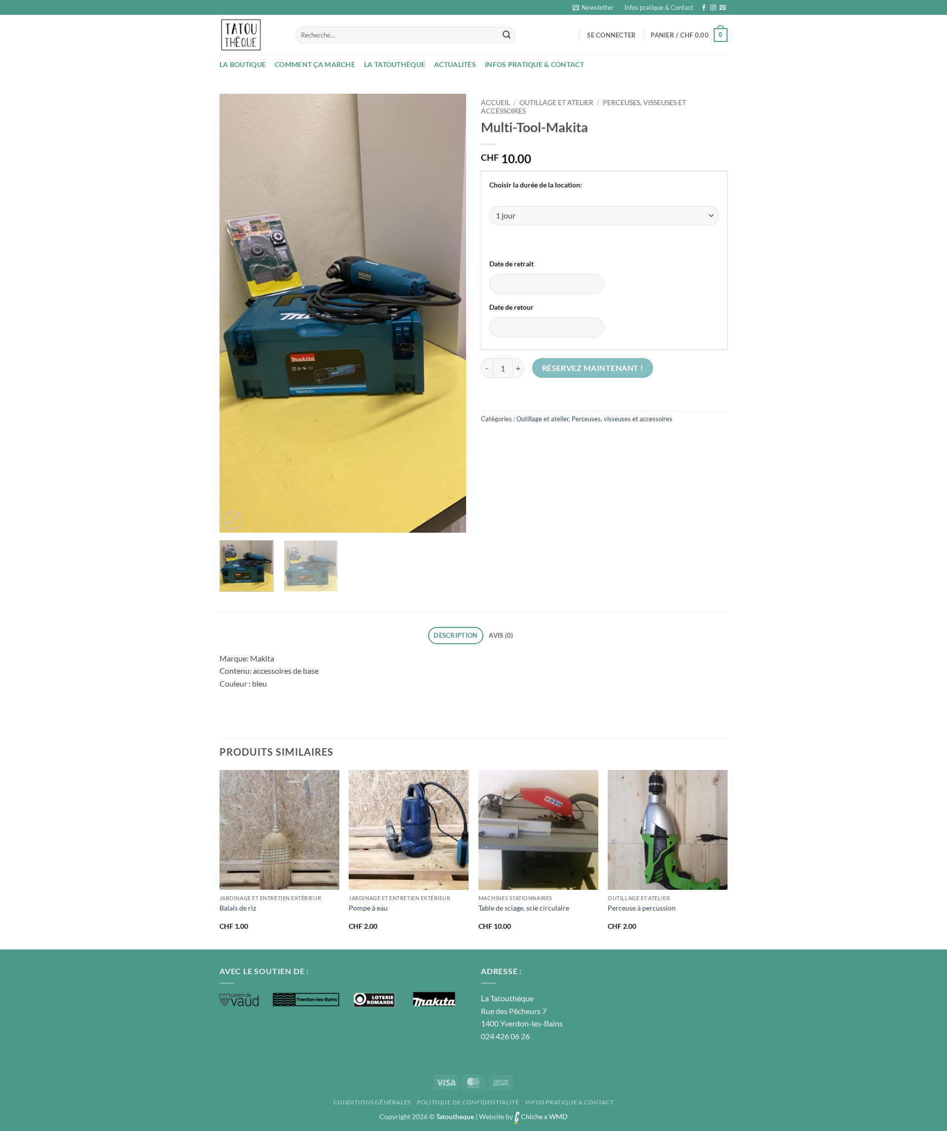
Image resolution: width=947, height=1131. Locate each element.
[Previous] (237, 313)
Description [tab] (455, 635)
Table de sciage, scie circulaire (523, 908)
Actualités (455, 64)
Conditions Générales (372, 1102)
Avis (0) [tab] (501, 635)
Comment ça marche (315, 64)
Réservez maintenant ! (593, 368)
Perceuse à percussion (642, 908)
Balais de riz (237, 908)
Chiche (531, 1116)
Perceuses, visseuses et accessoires (622, 419)
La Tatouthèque (394, 64)
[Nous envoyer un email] (723, 7)
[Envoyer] (506, 35)
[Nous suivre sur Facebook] (704, 7)
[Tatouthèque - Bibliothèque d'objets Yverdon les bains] (250, 35)
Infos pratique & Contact (658, 7)
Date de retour (511, 307)
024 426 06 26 (505, 1036)
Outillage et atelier (556, 103)
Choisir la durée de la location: (535, 185)
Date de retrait (511, 263)
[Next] (449, 313)
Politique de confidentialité (468, 1102)
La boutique (242, 64)
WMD (558, 1116)
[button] (593, 7)
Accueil (495, 103)
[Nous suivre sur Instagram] (713, 7)
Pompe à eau (368, 908)
